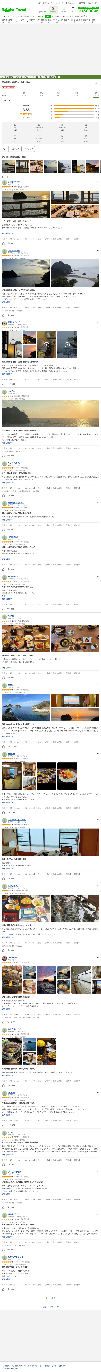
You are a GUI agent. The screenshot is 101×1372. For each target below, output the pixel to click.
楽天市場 (82, 3)
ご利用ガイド (47, 3)
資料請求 (62, 1366)
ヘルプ (38, 3)
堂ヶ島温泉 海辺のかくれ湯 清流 (16, 82)
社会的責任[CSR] (34, 1366)
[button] (8, 166)
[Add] (96, 83)
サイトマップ (58, 3)
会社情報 (6, 1366)
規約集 (54, 1366)
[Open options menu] (97, 181)
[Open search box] (4, 149)
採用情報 (46, 1366)
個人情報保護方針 (18, 1366)
